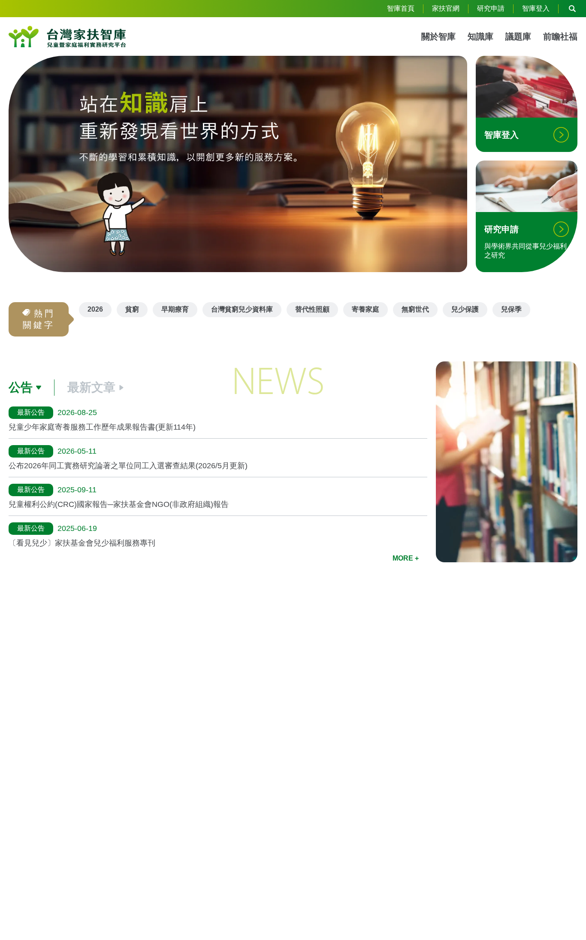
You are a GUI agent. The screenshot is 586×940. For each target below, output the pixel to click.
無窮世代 (415, 309)
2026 (95, 309)
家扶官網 (445, 8)
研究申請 (490, 8)
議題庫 (518, 36)
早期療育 (175, 309)
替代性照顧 (312, 309)
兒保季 (511, 309)
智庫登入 (536, 8)
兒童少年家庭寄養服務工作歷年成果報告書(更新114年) (102, 427)
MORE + (406, 558)
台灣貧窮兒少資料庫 (242, 309)
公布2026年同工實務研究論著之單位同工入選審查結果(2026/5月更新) (128, 465)
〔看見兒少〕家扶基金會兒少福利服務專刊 (82, 543)
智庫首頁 (400, 8)
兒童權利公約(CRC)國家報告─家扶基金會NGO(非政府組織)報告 (119, 504)
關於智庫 (438, 36)
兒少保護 (465, 309)
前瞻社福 (560, 36)
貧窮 (132, 309)
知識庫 (480, 36)
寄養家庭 (365, 309)
